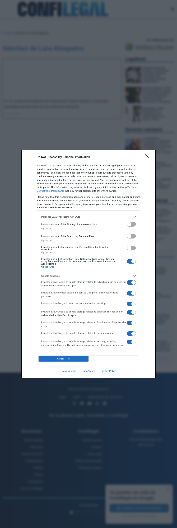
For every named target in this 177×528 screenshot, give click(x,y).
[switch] (131, 224)
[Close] (148, 157)
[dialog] (88, 264)
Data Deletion (69, 371)
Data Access (88, 371)
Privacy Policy (108, 371)
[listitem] (88, 216)
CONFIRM (63, 358)
